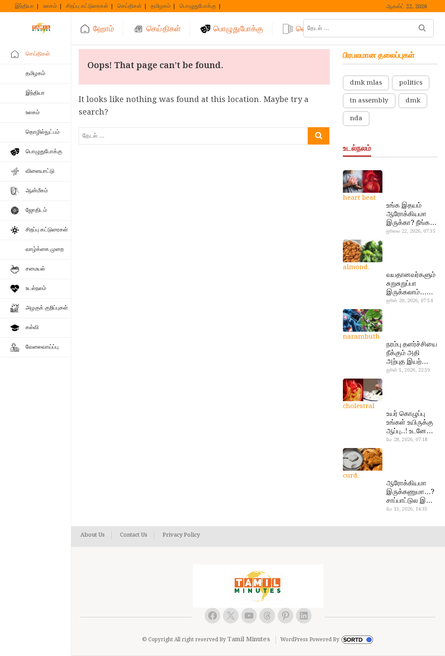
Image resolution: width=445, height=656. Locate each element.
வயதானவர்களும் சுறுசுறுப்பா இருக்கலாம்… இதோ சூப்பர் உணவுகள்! (410, 284)
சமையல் (35, 269)
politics (410, 83)
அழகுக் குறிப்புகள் (47, 308)
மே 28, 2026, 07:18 (406, 440)
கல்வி (32, 327)
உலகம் (50, 6)
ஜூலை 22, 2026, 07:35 (410, 231)
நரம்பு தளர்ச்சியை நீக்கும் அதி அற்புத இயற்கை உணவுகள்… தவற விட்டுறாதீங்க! (411, 353)
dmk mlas (366, 83)
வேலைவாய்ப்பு (42, 347)
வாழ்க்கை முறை (44, 249)
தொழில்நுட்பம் (43, 132)
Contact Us (133, 535)
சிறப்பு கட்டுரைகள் (87, 6)
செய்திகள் (129, 6)
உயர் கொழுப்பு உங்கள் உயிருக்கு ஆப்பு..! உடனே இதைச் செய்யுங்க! (409, 423)
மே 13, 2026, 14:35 (406, 509)
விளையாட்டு (40, 171)
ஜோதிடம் (36, 210)
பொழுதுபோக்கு (197, 6)
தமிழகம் (160, 6)
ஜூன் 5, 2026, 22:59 (408, 370)
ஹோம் (103, 29)
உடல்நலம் (36, 288)
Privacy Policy (181, 535)
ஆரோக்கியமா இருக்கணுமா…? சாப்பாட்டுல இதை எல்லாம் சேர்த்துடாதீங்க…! (411, 492)
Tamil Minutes (248, 639)
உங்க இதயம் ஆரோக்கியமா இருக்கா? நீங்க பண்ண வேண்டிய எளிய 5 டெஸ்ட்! (410, 214)
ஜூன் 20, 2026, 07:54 (409, 301)
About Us (92, 535)
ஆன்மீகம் (37, 190)
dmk (412, 101)
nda (356, 118)
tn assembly (369, 101)
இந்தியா (24, 6)
